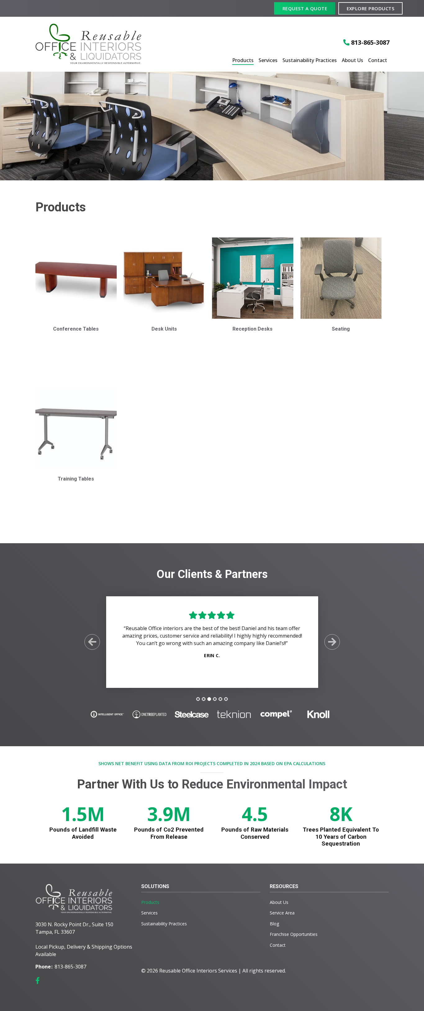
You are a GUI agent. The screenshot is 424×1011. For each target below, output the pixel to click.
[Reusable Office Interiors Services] (93, 44)
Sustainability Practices (309, 60)
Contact (377, 60)
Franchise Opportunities (294, 934)
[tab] (198, 699)
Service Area (282, 913)
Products (243, 60)
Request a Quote (304, 8)
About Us (352, 60)
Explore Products (371, 8)
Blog (274, 924)
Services (268, 60)
